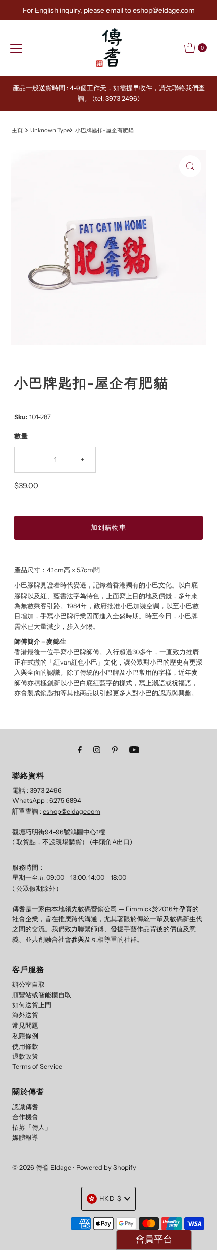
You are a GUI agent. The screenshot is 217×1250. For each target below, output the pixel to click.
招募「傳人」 (31, 1127)
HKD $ (110, 1198)
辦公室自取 (28, 984)
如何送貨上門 (31, 1005)
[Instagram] (96, 750)
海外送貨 (25, 1015)
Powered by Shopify (106, 1167)
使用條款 (25, 1046)
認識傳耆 (25, 1107)
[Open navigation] (16, 48)
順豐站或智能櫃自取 (41, 995)
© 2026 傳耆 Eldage (41, 1167)
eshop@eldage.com (71, 811)
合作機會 (25, 1117)
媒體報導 (25, 1137)
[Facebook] (80, 750)
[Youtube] (134, 750)
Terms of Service (37, 1066)
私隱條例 (25, 1036)
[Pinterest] (115, 750)
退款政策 (25, 1056)
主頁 (17, 130)
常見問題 (25, 1026)
